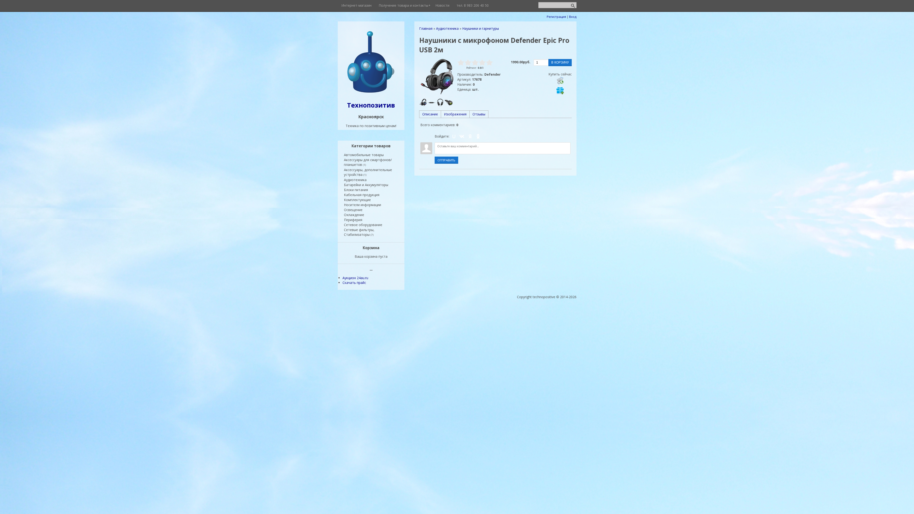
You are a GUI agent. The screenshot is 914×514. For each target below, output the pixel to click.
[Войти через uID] (453, 136)
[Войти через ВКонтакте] (462, 136)
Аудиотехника (355, 180)
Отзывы (478, 114)
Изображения (455, 114)
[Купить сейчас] (560, 80)
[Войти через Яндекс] (470, 136)
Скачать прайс (354, 282)
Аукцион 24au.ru (355, 278)
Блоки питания (356, 190)
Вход (572, 17)
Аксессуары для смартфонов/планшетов (368, 162)
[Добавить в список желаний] (560, 90)
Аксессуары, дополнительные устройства (368, 172)
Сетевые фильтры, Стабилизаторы (359, 232)
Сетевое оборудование (363, 224)
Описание (430, 114)
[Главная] (371, 93)
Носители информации (362, 205)
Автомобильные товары (364, 155)
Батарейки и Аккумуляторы (366, 185)
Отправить (446, 160)
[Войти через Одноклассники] (478, 136)
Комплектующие (357, 200)
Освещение (353, 210)
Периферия (353, 219)
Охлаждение (354, 215)
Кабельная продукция (361, 195)
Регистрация (556, 17)
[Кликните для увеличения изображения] (437, 77)
